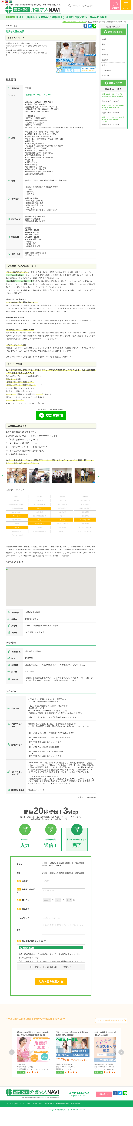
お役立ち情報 (37, 1103)
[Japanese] (3, 1)
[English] (7, 1)
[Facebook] (85, 26)
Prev (3, 476)
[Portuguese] (10, 1)
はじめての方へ (25, 1103)
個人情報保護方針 (62, 1103)
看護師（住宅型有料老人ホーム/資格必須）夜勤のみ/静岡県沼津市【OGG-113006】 (32, 1035)
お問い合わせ (75, 1103)
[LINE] (94, 26)
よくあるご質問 (12, 1103)
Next (99, 476)
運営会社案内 (49, 1103)
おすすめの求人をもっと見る (111, 1020)
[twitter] (90, 26)
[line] (125, 1093)
